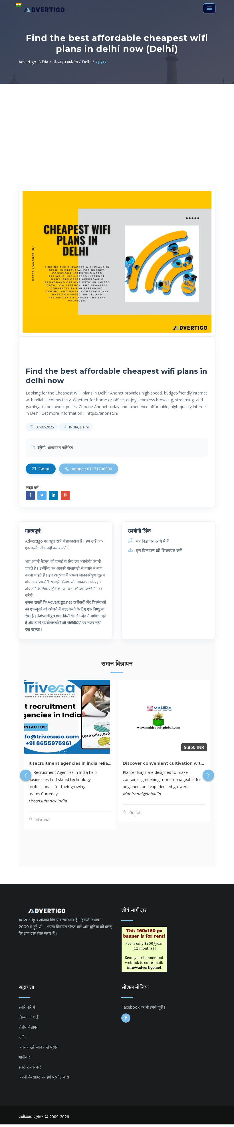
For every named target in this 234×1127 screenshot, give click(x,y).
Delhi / (88, 61)
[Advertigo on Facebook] (125, 1018)
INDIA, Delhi (78, 427)
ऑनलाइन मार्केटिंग (60, 447)
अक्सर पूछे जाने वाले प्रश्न (38, 1047)
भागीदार (24, 1057)
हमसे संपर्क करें (30, 1067)
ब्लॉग (22, 1037)
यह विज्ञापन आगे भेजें (152, 541)
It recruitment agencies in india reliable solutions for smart (93, 763)
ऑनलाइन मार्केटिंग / (66, 61)
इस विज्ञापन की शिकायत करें (158, 550)
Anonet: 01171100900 (91, 469)
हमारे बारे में (27, 1007)
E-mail (43, 469)
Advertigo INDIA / (35, 61)
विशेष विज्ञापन (29, 1027)
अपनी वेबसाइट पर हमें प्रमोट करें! (44, 1077)
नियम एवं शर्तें (28, 1017)
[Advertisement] (117, 127)
